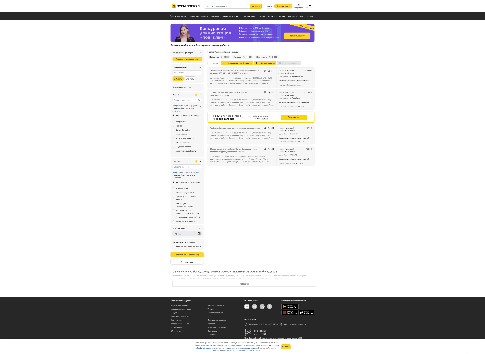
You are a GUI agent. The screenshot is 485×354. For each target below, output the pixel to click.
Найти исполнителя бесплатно (238, 63)
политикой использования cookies (242, 348)
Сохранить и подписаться (187, 59)
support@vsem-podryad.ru (295, 324)
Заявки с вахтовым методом (188, 246)
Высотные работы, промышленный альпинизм (187, 211)
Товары (174, 335)
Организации (176, 327)
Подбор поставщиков (180, 324)
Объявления (176, 331)
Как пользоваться (215, 313)
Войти (269, 6)
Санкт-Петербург (183, 130)
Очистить (190, 79)
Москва (179, 126)
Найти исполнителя (216, 305)
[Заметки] (264, 70)
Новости (211, 324)
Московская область (185, 138)
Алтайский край (182, 142)
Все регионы (181, 122)
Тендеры (174, 313)
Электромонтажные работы (188, 182)
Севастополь (181, 134)
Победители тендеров (180, 305)
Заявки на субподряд (180, 316)
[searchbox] (186, 72)
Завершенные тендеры (181, 309)
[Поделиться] (272, 70)
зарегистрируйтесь (192, 105)
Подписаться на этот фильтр (187, 255)
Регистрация (284, 6)
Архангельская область (186, 151)
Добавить (178, 79)
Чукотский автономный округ (188, 115)
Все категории (182, 188)
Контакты (212, 335)
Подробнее (244, 284)
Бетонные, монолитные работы (186, 198)
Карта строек (176, 320)
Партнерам (212, 331)
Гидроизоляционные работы (188, 217)
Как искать (213, 63)
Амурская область (184, 147)
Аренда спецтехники (185, 192)
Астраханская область (185, 155)
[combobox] (187, 72)
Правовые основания (217, 327)
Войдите (176, 105)
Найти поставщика (267, 63)
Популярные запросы (217, 320)
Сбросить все (187, 262)
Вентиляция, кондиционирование (184, 204)
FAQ (209, 316)
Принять (285, 347)
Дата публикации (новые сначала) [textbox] (223, 52)
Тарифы (211, 309)
